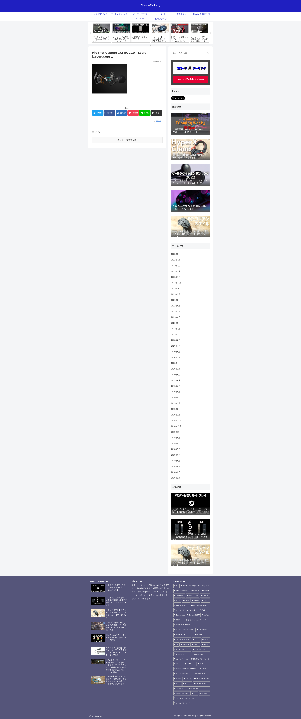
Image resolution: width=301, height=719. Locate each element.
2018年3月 (175, 472)
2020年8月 (175, 340)
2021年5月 (175, 311)
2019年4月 (175, 398)
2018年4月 (175, 466)
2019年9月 (175, 375)
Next (211, 33)
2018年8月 (175, 444)
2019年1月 (175, 415)
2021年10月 (176, 289)
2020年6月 (175, 352)
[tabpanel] (101, 33)
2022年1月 (175, 277)
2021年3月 (175, 323)
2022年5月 (175, 254)
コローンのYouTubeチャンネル (190, 79)
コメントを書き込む (127, 140)
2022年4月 (175, 260)
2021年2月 (175, 329)
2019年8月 (175, 380)
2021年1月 (175, 335)
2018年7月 (175, 449)
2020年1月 (175, 369)
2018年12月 (176, 420)
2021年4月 (175, 317)
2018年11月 (176, 426)
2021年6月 (175, 306)
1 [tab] (147, 45)
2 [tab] (150, 45)
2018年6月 (175, 455)
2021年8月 (175, 300)
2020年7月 (175, 346)
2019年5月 (175, 392)
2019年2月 (175, 409)
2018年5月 (175, 461)
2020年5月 (175, 357)
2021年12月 (176, 283)
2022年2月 (175, 271)
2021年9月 (175, 294)
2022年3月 (175, 266)
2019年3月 (175, 403)
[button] (208, 53)
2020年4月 (175, 363)
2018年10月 (176, 432)
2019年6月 (175, 386)
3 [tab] (154, 45)
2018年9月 (175, 438)
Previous (90, 33)
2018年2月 (175, 478)
